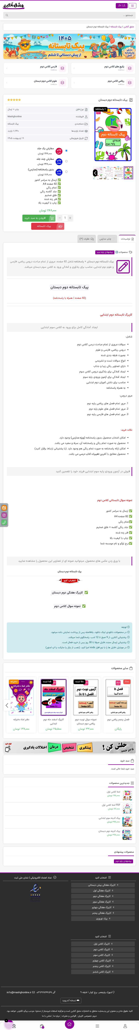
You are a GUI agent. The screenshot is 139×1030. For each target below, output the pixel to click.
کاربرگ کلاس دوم (102, 949)
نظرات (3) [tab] (85, 239)
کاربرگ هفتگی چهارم (101, 907)
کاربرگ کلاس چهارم (102, 961)
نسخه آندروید (69, 1000)
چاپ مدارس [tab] (105, 239)
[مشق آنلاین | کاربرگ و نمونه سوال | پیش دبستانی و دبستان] (13, 6)
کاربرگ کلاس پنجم (102, 966)
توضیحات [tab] (125, 239)
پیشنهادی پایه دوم (105, 252)
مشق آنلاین (129, 26)
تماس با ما (46, 1016)
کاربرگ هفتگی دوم (102, 896)
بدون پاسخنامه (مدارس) (41, 170)
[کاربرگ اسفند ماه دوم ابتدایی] (53, 697)
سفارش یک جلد (45, 149)
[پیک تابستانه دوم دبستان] (113, 134)
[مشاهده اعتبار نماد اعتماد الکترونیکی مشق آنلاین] (35, 893)
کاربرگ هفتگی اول (101, 890)
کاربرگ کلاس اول (102, 944)
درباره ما (56, 1016)
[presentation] (95, 172)
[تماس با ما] (14, 1026)
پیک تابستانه (116, 26)
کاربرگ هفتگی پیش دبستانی (101, 885)
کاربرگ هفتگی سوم (102, 902)
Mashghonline (15, 116)
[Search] (7, 15)
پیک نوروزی (101, 918)
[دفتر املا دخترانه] (21, 697)
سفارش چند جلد (45, 159)
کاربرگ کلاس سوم (101, 955)
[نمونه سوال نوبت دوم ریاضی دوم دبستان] (86, 697)
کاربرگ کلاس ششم (102, 972)
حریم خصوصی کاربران (87, 1016)
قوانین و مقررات (69, 1016)
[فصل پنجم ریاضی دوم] (118, 697)
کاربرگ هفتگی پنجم (101, 913)
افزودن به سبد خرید (35, 218)
